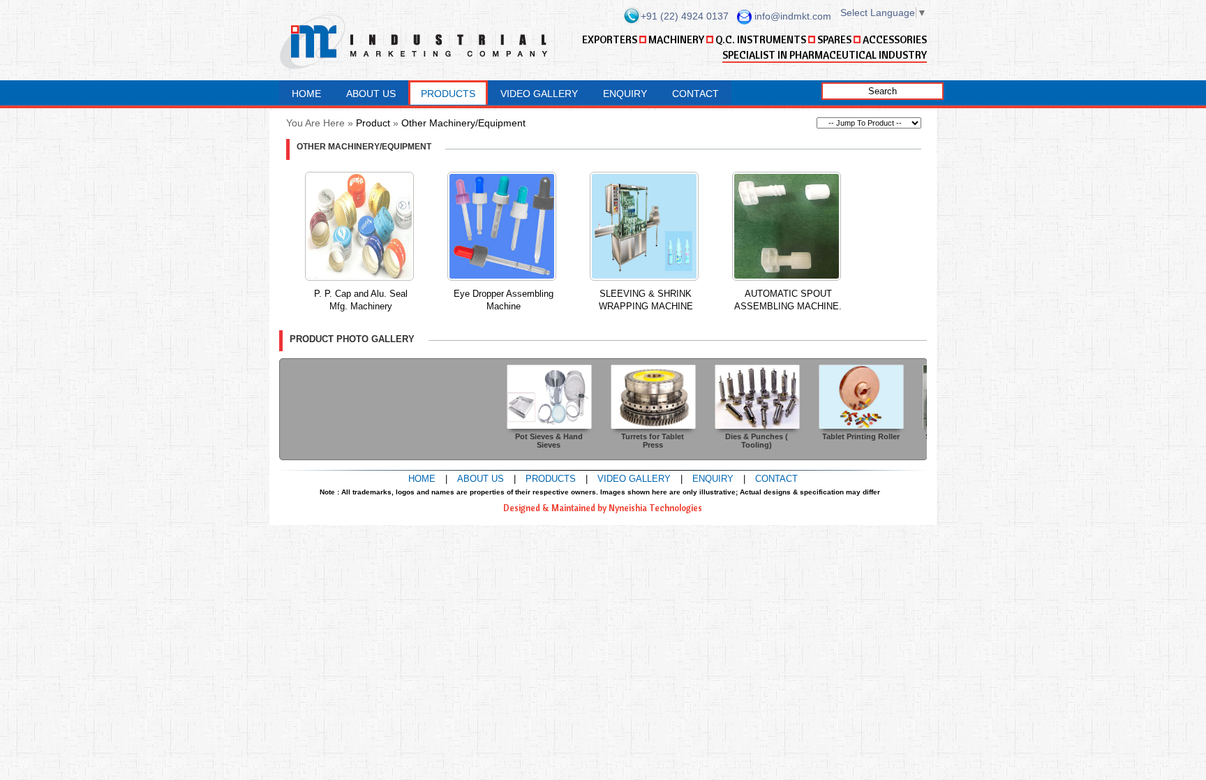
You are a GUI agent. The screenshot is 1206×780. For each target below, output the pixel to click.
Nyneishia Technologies (655, 507)
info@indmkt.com (792, 16)
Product (373, 122)
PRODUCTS (448, 93)
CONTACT (695, 93)
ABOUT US (371, 93)
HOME (306, 93)
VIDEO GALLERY (539, 93)
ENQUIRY (625, 93)
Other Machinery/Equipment (463, 122)
